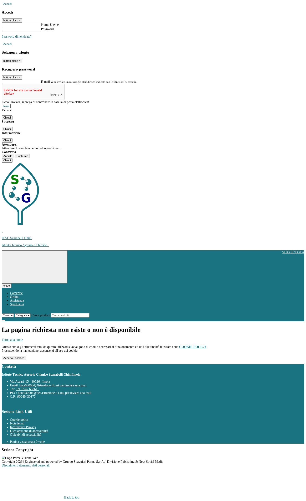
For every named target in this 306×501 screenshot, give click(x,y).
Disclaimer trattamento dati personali (26, 465)
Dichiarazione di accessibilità (29, 431)
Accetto (13, 358)
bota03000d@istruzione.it (52, 385)
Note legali (17, 423)
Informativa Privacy (23, 427)
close (6, 285)
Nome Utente (50, 24)
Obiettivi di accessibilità (25, 434)
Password (47, 29)
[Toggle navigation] (34, 266)
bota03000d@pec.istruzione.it (54, 393)
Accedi (7, 3)
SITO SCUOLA (293, 252)
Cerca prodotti (40, 315)
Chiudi (7, 117)
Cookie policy (19, 419)
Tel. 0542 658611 (27, 389)
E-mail (45, 81)
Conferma (22, 156)
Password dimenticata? (17, 36)
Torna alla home (12, 339)
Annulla (7, 156)
